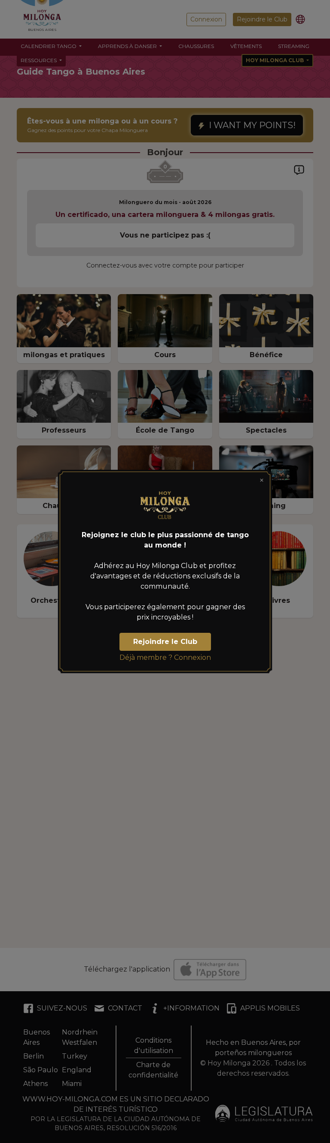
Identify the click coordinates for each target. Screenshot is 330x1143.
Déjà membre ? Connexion (165, 657)
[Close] (261, 480)
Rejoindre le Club (165, 642)
